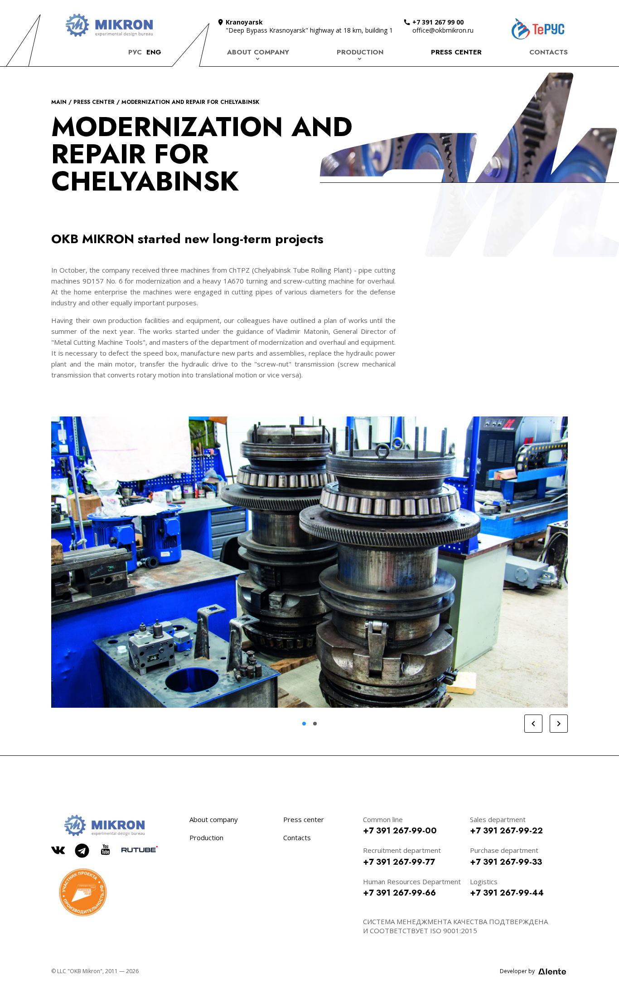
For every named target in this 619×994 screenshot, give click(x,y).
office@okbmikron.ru (443, 30)
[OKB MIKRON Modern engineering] (109, 25)
